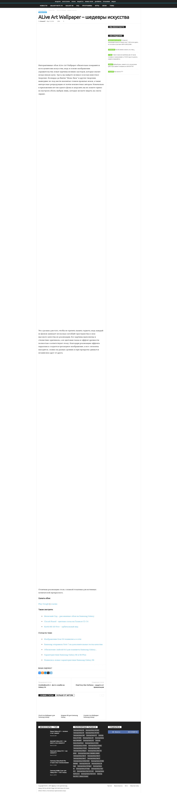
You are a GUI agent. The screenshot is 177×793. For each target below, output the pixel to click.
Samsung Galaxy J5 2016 (94, 745)
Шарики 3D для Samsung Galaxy (69, 716)
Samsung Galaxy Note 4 (80, 755)
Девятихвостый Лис (114, 40)
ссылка (54, 604)
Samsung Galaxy (42, 10)
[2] (56, 667)
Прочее (109, 786)
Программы (87, 6)
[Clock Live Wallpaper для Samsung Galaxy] (48, 706)
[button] (138, 5)
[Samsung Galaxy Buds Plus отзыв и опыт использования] (43, 763)
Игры (97, 6)
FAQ (77, 6)
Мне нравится (132, 732)
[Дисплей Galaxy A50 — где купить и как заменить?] (43, 744)
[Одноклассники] (42, 673)
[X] (48, 673)
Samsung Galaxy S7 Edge (83, 768)
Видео (114, 1)
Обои (104, 6)
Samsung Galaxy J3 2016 (80, 745)
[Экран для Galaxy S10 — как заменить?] (43, 754)
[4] (61, 667)
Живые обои (89, 1)
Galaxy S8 (69, 6)
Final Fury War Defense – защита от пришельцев (90, 686)
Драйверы (98, 1)
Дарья (110, 64)
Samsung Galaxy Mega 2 (80, 750)
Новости (43, 6)
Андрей (111, 71)
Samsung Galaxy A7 (91, 735)
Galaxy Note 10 (56, 6)
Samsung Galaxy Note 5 (94, 755)
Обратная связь (134, 786)
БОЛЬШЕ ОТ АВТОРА (65, 695)
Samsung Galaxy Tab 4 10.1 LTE (85, 771)
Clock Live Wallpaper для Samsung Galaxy (46, 716)
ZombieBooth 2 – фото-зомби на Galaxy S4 (51, 686)
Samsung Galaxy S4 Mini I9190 (81, 761)
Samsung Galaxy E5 (88, 740)
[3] (59, 667)
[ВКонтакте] (39, 673)
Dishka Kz (111, 49)
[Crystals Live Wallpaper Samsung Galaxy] (93, 706)
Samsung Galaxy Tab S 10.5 (88, 773)
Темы (112, 6)
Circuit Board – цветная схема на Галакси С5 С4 (66, 621)
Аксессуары (66, 1)
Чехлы (73, 1)
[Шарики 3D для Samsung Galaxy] (71, 706)
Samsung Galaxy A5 (79, 732)
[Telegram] (51, 673)
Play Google (43, 604)
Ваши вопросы (118, 786)
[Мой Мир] (45, 673)
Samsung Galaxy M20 (93, 748)
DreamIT (42, 21)
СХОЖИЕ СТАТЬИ (46, 695)
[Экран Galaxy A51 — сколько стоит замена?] (43, 734)
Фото (126, 786)
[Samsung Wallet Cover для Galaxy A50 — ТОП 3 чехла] (43, 773)
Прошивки (106, 1)
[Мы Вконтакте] (123, 30)
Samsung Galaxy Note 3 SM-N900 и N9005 (88, 753)
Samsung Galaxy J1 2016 (91, 743)
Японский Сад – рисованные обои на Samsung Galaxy (69, 616)
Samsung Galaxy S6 (85, 763)
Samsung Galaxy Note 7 (80, 758)
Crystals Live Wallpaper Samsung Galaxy (91, 716)
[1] (54, 667)
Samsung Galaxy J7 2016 (80, 748)
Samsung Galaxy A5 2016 (92, 732)
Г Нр (110, 55)
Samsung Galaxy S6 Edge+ (84, 766)
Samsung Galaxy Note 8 (94, 758)
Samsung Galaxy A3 (79, 730)
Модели (58, 1)
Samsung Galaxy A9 (88, 738)
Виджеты (80, 1)
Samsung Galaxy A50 (79, 735)
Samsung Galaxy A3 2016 (92, 730)
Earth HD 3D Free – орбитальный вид (61, 626)
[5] (63, 667)
